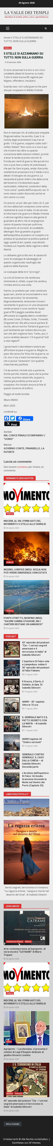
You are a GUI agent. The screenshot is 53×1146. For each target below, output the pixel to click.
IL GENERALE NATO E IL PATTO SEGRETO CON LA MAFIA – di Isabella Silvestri (12, 724)
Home (7, 37)
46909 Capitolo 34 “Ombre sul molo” (12, 742)
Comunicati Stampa (15, 942)
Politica (8, 48)
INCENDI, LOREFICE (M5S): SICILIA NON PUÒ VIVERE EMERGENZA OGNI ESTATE (26, 549)
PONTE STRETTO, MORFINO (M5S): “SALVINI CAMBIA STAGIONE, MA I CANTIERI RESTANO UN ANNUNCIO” (26, 597)
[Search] (46, 28)
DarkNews (18, 1142)
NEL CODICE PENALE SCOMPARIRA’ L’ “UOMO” (24, 435)
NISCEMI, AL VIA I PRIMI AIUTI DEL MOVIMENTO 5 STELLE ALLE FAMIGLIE (26, 500)
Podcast (18, 1093)
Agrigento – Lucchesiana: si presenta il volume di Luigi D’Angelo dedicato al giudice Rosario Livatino (26, 1028)
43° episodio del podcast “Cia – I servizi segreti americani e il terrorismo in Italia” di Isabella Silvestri (12, 649)
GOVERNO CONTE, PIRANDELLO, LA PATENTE (24, 448)
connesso (22, 466)
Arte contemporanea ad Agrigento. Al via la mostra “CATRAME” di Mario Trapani (26, 928)
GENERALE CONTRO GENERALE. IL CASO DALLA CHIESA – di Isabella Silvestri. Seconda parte (12, 761)
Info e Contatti (12, 1124)
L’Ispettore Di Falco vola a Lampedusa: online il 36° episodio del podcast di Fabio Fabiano (12, 668)
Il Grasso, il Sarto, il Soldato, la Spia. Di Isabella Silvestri (12, 686)
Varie (9, 1042)
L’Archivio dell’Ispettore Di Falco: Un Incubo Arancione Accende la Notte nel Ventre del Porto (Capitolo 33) (12, 780)
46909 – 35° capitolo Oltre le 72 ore (12, 705)
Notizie (28, 942)
